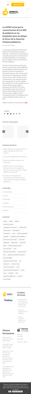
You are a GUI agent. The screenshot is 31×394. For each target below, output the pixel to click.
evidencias (6, 242)
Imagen (9, 347)
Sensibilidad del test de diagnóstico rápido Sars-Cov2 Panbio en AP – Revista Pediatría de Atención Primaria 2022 (8, 372)
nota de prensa (22, 252)
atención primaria (8, 224)
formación (22, 242)
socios (22, 270)
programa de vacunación (10, 261)
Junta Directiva (7, 248)
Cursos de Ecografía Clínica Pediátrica (15, 157)
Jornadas (6, 203)
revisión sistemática (8, 267)
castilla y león (23, 227)
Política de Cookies (17, 391)
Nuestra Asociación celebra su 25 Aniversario (22, 319)
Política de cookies (22, 342)
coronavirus (6, 233)
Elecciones (22, 239)
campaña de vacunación (10, 227)
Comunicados (7, 192)
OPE (4, 255)
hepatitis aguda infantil (14, 245)
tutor (17, 273)
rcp (20, 261)
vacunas (20, 276)
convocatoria (15, 230)
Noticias (13, 45)
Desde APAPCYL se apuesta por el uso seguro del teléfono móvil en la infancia (15, 151)
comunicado (6, 230)
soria (4, 273)
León (15, 248)
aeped (10, 221)
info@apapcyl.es (20, 1)
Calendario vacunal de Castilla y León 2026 (7, 345)
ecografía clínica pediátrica (18, 236)
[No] (29, 388)
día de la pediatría (22, 233)
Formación (6, 199)
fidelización (14, 242)
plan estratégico (7, 258)
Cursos (5, 196)
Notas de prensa (8, 207)
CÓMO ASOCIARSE (11, 1)
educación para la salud (10, 239)
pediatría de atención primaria (16, 255)
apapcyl (17, 221)
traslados (10, 273)
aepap (5, 221)
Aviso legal (20, 339)
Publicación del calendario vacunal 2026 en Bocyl (7, 339)
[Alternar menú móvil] (28, 9)
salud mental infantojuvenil (11, 270)
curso (13, 233)
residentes (6, 264)
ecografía (6, 236)
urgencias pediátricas (9, 276)
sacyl (18, 267)
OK (10, 391)
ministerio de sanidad (9, 252)
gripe (4, 245)
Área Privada (6, 279)
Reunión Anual (15, 264)
